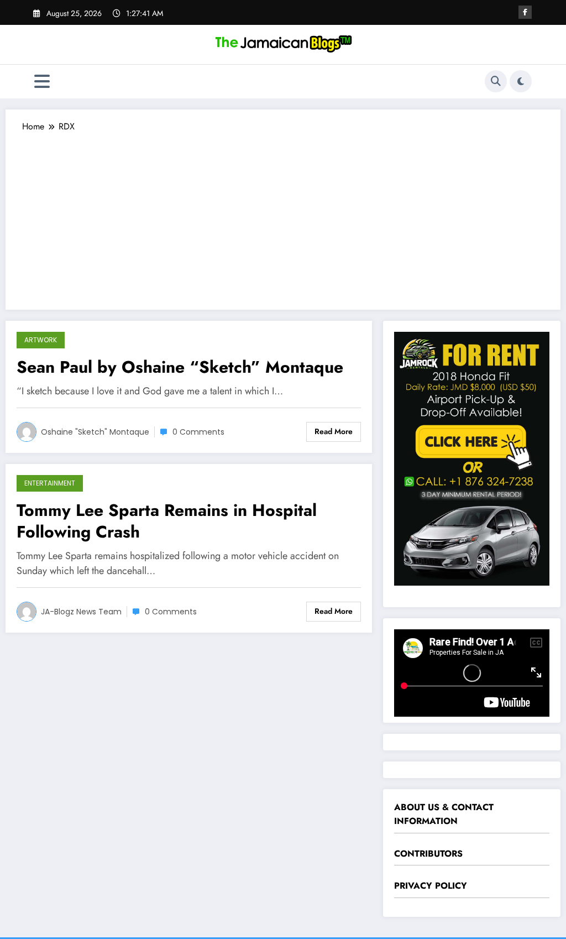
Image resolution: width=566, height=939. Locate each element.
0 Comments (198, 431)
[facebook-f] (525, 12)
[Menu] (42, 81)
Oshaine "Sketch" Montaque (95, 431)
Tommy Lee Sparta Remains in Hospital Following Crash (167, 520)
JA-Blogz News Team (81, 611)
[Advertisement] (283, 215)
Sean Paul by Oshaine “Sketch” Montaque (180, 367)
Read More (334, 431)
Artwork (40, 340)
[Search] (496, 81)
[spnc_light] (521, 81)
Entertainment (49, 483)
